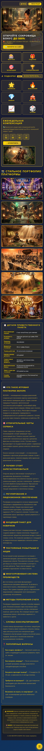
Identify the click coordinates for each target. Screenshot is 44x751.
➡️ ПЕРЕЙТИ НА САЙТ (13, 47)
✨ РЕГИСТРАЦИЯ (35, 4)
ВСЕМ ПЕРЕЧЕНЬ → (32, 76)
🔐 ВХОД (23, 4)
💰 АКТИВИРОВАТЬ (12, 143)
